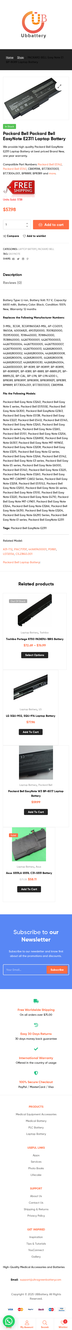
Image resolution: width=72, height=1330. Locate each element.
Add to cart (54, 224)
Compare (13, 236)
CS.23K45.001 (24, 553)
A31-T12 (7, 549)
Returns (36, 1034)
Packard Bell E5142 (50, 164)
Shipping (36, 1010)
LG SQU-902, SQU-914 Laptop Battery (30, 716)
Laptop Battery (27, 249)
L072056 (8, 553)
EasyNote (14, 253)
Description (12, 274)
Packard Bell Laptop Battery (21, 562)
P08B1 (52, 549)
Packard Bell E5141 (14, 168)
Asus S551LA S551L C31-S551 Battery (29, 873)
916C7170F (20, 549)
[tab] (36, 275)
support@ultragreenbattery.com (40, 1279)
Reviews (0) (12, 282)
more (52, 173)
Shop (20, 57)
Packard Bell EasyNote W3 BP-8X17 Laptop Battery (36, 793)
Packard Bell (46, 249)
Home (9, 57)
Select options (34, 655)
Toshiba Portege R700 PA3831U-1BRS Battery (34, 639)
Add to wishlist (36, 236)
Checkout (36, 1082)
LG (40, 709)
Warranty (36, 1058)
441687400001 (37, 549)
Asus (38, 866)
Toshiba (44, 632)
